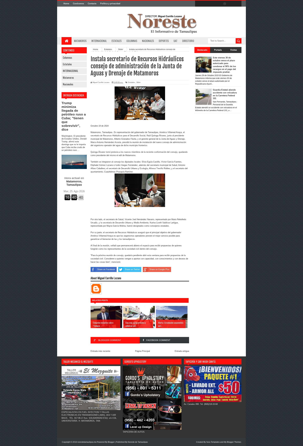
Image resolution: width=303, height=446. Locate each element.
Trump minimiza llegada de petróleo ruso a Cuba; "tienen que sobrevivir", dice (74, 116)
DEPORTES (164, 41)
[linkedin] (231, 4)
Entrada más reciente (100, 351)
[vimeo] (211, 4)
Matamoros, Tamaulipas (74, 181)
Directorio (188, 41)
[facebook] (198, 4)
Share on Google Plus (159, 269)
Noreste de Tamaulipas (138, 442)
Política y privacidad (110, 3)
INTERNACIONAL (99, 41)
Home (66, 3)
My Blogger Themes (232, 442)
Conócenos (78, 3)
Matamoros (80, 41)
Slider (138, 82)
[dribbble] (225, 4)
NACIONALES (148, 41)
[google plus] (238, 4)
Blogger (111, 442)
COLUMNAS (131, 41)
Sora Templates (213, 442)
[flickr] (218, 4)
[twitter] (205, 4)
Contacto (92, 3)
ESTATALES (117, 41)
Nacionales (68, 84)
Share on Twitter (132, 269)
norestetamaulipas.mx (87, 442)
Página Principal (142, 351)
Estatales (67, 64)
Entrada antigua (182, 351)
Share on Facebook (106, 269)
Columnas (67, 57)
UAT (175, 41)
